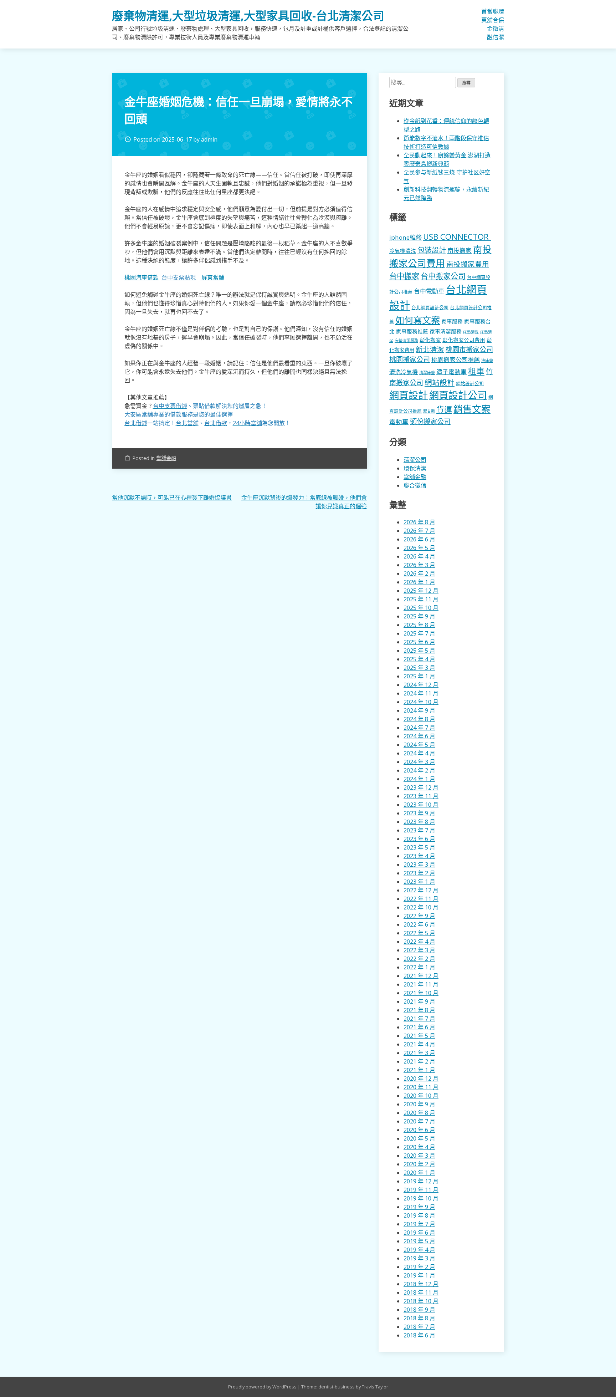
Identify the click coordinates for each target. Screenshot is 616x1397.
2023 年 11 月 (421, 796)
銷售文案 (472, 409)
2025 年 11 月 (421, 599)
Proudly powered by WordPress (263, 1386)
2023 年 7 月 (419, 830)
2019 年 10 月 (421, 1198)
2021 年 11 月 (421, 984)
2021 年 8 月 (419, 1010)
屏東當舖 (212, 277)
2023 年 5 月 (419, 847)
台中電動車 (429, 291)
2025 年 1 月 (419, 676)
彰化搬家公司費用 (463, 339)
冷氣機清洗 (402, 250)
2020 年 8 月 (419, 1113)
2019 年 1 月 (419, 1275)
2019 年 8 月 (419, 1215)
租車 (476, 371)
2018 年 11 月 (421, 1292)
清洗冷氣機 (403, 372)
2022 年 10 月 (421, 907)
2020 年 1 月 (419, 1173)
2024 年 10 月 (421, 702)
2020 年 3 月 (419, 1155)
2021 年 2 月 (419, 1061)
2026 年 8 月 (419, 522)
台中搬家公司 (443, 276)
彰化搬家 (430, 339)
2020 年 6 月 (419, 1130)
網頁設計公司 (458, 395)
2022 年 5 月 (419, 933)
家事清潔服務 (446, 331)
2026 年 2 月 (419, 573)
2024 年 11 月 (421, 693)
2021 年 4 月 (419, 1044)
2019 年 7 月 (419, 1224)
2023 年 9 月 (419, 813)
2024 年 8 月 (419, 719)
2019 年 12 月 (421, 1181)
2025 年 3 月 (419, 668)
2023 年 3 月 (419, 864)
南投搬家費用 (467, 264)
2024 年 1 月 (419, 779)
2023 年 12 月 (421, 787)
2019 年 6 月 (419, 1233)
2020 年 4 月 (419, 1147)
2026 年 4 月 (419, 556)
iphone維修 (405, 237)
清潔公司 (415, 460)
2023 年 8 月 (419, 822)
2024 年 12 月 (421, 685)
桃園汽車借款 (141, 277)
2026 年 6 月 (419, 539)
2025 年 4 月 (419, 659)
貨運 (444, 409)
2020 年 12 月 (421, 1078)
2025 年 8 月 (419, 625)
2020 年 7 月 (419, 1121)
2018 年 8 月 (419, 1318)
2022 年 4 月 (419, 941)
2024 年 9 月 (419, 710)
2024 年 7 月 (419, 727)
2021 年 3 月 (419, 1053)
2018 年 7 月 (419, 1327)
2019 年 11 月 (421, 1190)
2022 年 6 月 (419, 924)
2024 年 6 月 (419, 736)
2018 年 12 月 (421, 1284)
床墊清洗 (471, 332)
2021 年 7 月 (419, 1019)
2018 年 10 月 (421, 1301)
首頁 (484, 15)
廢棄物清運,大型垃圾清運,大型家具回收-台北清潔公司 (248, 15)
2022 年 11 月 (421, 899)
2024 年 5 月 (419, 745)
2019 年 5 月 (419, 1241)
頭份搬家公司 (430, 421)
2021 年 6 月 (419, 1027)
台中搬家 (404, 276)
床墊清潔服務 (406, 340)
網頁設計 (408, 395)
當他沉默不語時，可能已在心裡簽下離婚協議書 (172, 497)
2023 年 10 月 (421, 805)
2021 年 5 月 (419, 1036)
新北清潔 (430, 349)
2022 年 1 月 (419, 967)
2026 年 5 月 (419, 548)
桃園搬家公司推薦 (455, 359)
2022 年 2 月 (419, 959)
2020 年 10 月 (421, 1096)
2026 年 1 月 (419, 582)
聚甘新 (429, 411)
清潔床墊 (427, 372)
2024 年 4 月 (419, 753)
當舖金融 (490, 24)
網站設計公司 (470, 383)
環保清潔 (501, 24)
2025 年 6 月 (419, 642)
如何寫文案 (417, 320)
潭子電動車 (451, 372)
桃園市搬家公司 (469, 349)
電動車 (399, 421)
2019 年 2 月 (419, 1267)
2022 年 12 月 (421, 890)
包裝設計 (431, 250)
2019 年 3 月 (419, 1258)
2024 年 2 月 (419, 770)
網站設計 (440, 382)
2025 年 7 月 (419, 633)
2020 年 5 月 (419, 1138)
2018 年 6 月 (419, 1335)
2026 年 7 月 (419, 531)
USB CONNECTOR (457, 236)
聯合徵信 (495, 24)
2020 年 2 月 (419, 1164)
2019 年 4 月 (419, 1250)
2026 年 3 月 (419, 565)
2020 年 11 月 (421, 1087)
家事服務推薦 (412, 331)
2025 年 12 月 (421, 591)
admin (209, 139)
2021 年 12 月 (421, 976)
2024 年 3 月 (419, 762)
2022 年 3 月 (419, 950)
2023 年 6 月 (419, 839)
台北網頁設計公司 (429, 307)
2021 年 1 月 (419, 1070)
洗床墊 (487, 360)
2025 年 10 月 (421, 608)
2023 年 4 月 (419, 856)
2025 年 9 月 (419, 616)
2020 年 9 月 (419, 1104)
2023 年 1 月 (419, 882)
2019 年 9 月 (419, 1207)
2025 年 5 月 (419, 650)
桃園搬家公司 (409, 359)
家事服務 (452, 321)
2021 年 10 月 (421, 993)
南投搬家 (459, 250)
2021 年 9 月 (419, 1001)
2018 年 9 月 (419, 1310)
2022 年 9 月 (419, 916)
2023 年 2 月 (419, 873)
